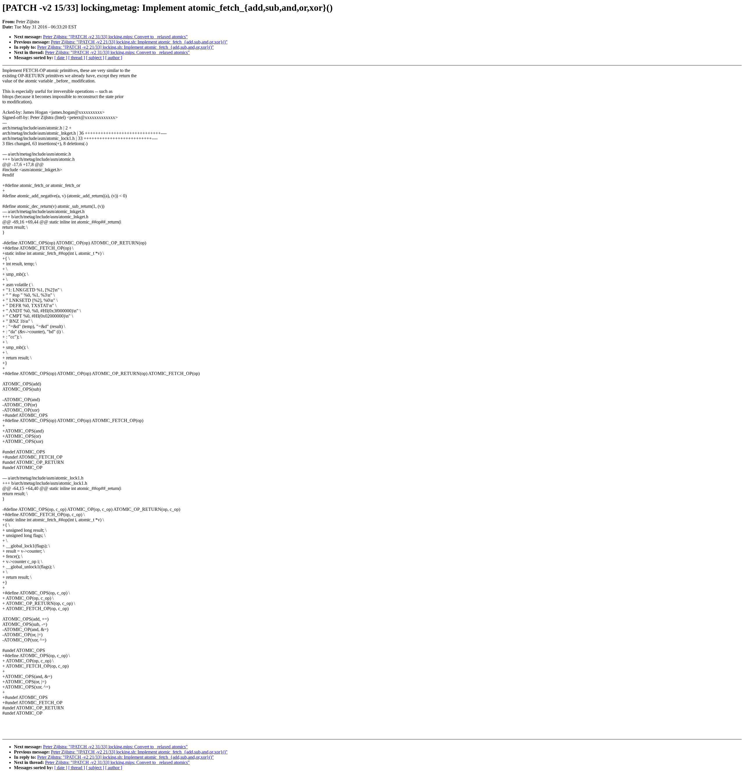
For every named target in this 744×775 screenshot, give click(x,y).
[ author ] (113, 57)
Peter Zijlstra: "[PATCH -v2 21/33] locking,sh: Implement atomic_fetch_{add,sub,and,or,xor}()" (139, 41)
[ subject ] (95, 57)
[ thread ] (76, 57)
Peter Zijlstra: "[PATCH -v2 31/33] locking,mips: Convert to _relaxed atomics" (115, 36)
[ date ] (60, 57)
